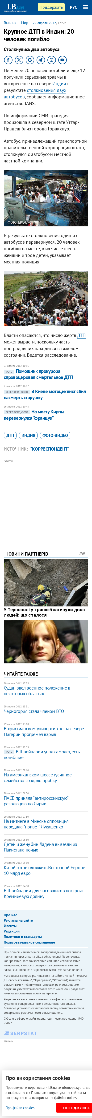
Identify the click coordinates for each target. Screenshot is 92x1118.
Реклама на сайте (18, 920)
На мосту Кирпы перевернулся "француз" (34, 414)
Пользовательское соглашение (29, 942)
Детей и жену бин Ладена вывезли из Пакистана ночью (40, 847)
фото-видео (55, 435)
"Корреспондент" (50, 449)
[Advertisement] (46, 499)
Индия (28, 435)
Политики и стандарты (23, 936)
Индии (59, 84)
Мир (24, 22)
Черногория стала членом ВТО (34, 711)
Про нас (10, 914)
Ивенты (10, 925)
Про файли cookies (19, 1108)
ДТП (81, 335)
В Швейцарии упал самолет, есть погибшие (41, 754)
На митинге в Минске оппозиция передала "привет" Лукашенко (36, 824)
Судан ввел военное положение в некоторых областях (37, 691)
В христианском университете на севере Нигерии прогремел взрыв (44, 731)
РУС (73, 7)
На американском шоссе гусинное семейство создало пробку (38, 777)
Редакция (12, 931)
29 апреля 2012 (44, 23)
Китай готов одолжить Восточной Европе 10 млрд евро (44, 870)
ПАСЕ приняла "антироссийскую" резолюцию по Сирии (36, 801)
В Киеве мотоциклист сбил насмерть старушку (45, 394)
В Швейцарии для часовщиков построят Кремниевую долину (44, 893)
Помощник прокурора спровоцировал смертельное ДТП (38, 374)
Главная (10, 22)
